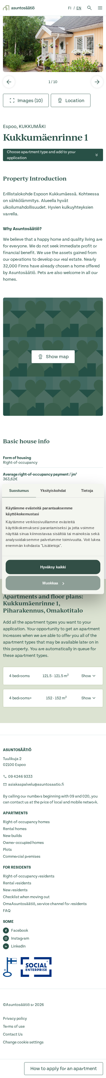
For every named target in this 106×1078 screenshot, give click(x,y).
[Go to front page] (19, 8)
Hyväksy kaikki (53, 567)
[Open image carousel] (53, 44)
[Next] (97, 82)
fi (70, 8)
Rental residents (17, 883)
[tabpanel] (53, 44)
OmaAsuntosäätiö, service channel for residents (45, 904)
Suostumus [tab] (19, 490)
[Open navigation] (100, 8)
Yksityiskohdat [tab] (53, 490)
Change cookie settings (23, 1042)
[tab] (26, 100)
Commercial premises (21, 856)
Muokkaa (50, 583)
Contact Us (13, 1034)
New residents (15, 890)
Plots (7, 849)
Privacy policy (15, 1018)
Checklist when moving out (26, 897)
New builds (12, 836)
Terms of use (14, 1026)
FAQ (7, 911)
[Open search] (89, 8)
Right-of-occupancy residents (28, 876)
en (78, 8)
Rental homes (15, 829)
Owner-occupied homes (23, 842)
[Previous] (9, 82)
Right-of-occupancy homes (26, 822)
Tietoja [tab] (87, 490)
